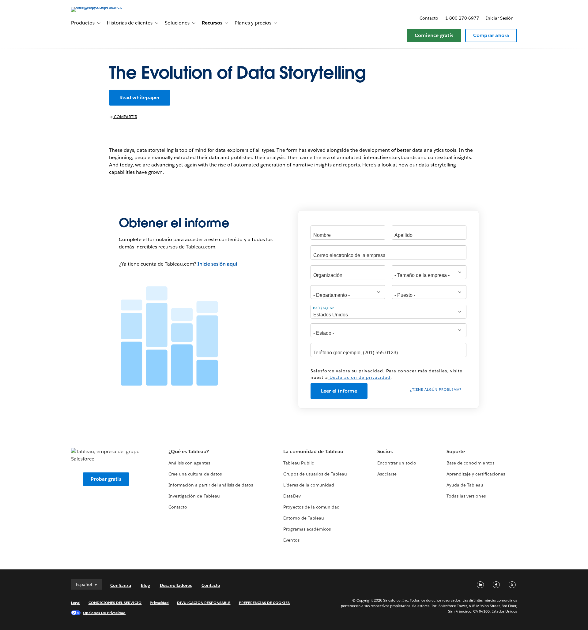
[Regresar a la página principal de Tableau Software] (97, 7)
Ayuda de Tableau (465, 485)
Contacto (429, 18)
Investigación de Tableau (194, 496)
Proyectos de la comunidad (311, 507)
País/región (324, 308)
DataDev (291, 496)
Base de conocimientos (470, 463)
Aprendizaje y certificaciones (476, 474)
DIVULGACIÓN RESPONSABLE (204, 602)
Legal (75, 602)
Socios (384, 451)
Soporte (456, 451)
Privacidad (159, 602)
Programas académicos (306, 529)
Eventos (291, 540)
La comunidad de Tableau (313, 451)
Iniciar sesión (500, 18)
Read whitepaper (139, 97)
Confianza (120, 585)
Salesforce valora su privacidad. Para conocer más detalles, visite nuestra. (386, 374)
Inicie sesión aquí (217, 264)
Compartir (125, 116)
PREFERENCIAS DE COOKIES (264, 602)
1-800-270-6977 (462, 18)
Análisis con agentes (189, 463)
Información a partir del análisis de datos (210, 485)
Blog (145, 585)
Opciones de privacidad (104, 612)
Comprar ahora (491, 35)
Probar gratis (106, 479)
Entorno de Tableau (303, 518)
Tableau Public (298, 463)
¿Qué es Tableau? (188, 451)
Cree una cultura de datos (194, 474)
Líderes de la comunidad (308, 485)
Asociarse (386, 474)
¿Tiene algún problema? (436, 389)
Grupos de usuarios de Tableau (315, 474)
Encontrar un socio (396, 463)
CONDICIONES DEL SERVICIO (115, 602)
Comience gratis (434, 35)
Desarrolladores (176, 585)
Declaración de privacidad (359, 377)
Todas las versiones (466, 496)
